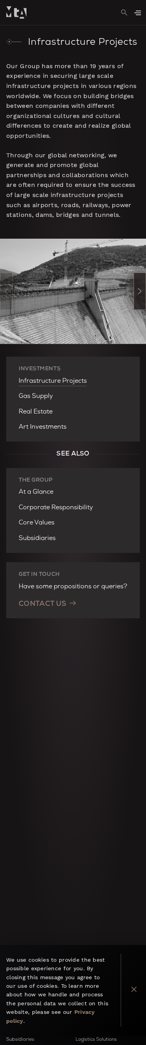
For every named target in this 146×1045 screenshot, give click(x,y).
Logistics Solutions (96, 1040)
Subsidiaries (37, 539)
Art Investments (43, 427)
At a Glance (36, 492)
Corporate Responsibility (56, 508)
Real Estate (36, 412)
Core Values (37, 523)
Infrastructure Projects (53, 381)
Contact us (43, 604)
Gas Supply (36, 397)
